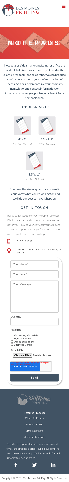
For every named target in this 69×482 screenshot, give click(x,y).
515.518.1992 (24, 241)
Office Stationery (34, 417)
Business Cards (34, 424)
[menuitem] (15, 465)
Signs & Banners (34, 430)
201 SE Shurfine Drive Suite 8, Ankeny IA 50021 (39, 251)
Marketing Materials (34, 436)
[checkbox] (34, 340)
